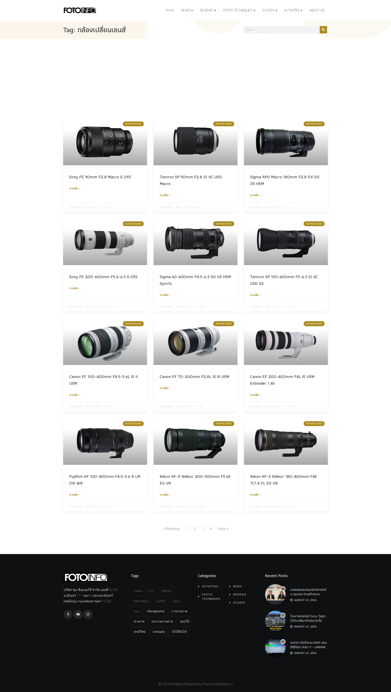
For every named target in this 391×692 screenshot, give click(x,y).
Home (170, 10)
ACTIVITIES (292, 10)
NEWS (185, 10)
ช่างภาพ (139, 621)
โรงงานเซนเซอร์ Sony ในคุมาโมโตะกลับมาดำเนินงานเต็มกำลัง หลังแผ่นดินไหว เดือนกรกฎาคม (308, 623)
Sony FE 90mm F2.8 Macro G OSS (100, 176)
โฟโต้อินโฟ (179, 632)
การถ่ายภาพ (179, 611)
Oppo (176, 601)
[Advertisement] (195, 69)
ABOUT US (317, 10)
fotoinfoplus (141, 601)
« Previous (171, 528)
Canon (138, 591)
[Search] (323, 29)
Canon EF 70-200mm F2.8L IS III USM (194, 376)
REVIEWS (206, 10)
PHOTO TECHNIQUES (237, 10)
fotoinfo (166, 591)
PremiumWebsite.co (218, 684)
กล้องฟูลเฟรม (156, 611)
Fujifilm (160, 601)
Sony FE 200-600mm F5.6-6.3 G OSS (103, 276)
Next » (222, 528)
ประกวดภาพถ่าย (162, 621)
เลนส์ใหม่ (140, 632)
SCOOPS (268, 10)
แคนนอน (159, 632)
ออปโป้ (184, 621)
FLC (151, 591)
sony (137, 611)
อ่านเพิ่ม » (74, 188)
